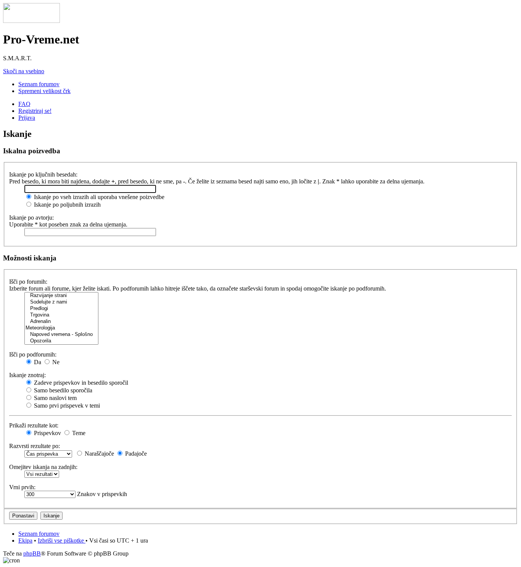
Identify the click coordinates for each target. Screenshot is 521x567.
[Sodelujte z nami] (61, 302)
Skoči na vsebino (23, 71)
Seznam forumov (38, 84)
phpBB (32, 553)
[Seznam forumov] (31, 21)
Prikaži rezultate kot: (33, 425)
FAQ (24, 104)
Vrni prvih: (22, 487)
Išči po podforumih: (32, 354)
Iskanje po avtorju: (31, 217)
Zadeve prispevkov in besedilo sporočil (80, 382)
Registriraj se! (34, 111)
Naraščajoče (98, 453)
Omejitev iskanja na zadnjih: (43, 467)
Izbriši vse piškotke (61, 540)
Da (36, 362)
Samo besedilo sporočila (62, 390)
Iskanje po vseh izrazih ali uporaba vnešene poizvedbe (98, 197)
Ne (55, 362)
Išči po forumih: (28, 281)
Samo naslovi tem (54, 398)
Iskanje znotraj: (27, 375)
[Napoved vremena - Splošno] (61, 334)
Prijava (26, 117)
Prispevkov (46, 433)
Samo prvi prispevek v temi (66, 405)
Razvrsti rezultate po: (34, 446)
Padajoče (135, 453)
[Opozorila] (61, 341)
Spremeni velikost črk (44, 91)
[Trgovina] (61, 315)
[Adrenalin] (61, 321)
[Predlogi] (61, 308)
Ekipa (25, 540)
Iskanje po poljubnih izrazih (66, 204)
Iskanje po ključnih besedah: (43, 174)
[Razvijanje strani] (61, 295)
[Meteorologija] (61, 328)
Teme (78, 433)
